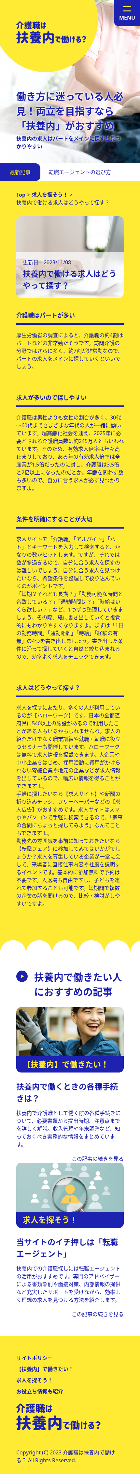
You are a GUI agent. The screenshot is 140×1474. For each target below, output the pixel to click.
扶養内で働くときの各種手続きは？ (67, 1092)
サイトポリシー (34, 1358)
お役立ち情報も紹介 (39, 1391)
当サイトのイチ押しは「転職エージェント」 (67, 1248)
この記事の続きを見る (98, 1158)
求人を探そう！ (34, 1380)
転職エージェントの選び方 (80, 172)
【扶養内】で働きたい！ (45, 1369)
